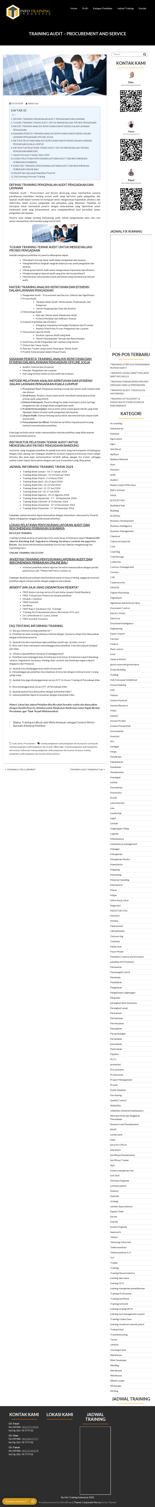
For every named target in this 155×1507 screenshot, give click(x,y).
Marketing (115, 874)
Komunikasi (116, 787)
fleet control (116, 649)
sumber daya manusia (121, 1206)
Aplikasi (114, 454)
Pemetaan (115, 977)
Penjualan (115, 997)
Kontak (142, 8)
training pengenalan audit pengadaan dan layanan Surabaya (57, 750)
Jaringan (114, 746)
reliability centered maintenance (126, 1110)
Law (112, 808)
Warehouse (116, 1355)
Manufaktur (116, 864)
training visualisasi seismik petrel (127, 1324)
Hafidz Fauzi (33, 103)
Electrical (115, 618)
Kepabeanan (116, 761)
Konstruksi (116, 792)
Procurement (29, 743)
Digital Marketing (119, 592)
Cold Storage (117, 556)
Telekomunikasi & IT (121, 1252)
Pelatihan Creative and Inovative (127, 956)
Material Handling (119, 879)
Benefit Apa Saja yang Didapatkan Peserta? (34, 173)
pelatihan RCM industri (122, 961)
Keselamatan (117, 772)
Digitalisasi (116, 597)
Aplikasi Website (119, 459)
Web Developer (118, 1360)
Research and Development (124, 1124)
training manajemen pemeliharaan (127, 1288)
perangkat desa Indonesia (123, 1002)
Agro (112, 443)
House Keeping (118, 684)
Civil (112, 546)
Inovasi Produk (118, 720)
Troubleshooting (119, 1334)
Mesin (113, 890)
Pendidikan (116, 982)
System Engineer (118, 1226)
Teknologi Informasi (120, 1242)
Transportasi (117, 1329)
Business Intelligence (121, 525)
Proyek (114, 1084)
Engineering (116, 628)
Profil (85, 8)
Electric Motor (118, 613)
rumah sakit (116, 1134)
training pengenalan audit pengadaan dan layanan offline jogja (36, 747)
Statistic (114, 1190)
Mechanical (116, 884)
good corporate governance (124, 664)
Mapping (115, 869)
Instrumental (116, 731)
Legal (113, 818)
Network (115, 915)
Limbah (114, 823)
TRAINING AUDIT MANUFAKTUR (86, 769)
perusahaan (116, 1043)
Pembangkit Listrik (120, 972)
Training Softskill (119, 1303)
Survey (113, 1216)
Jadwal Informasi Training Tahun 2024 (31, 155)
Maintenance (117, 838)
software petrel (118, 1185)
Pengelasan (116, 987)
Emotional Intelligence (121, 623)
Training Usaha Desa (121, 1319)
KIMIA (113, 782)
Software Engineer (119, 1180)
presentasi (115, 1064)
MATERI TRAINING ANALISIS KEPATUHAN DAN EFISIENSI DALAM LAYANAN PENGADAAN (51, 128)
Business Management (122, 531)
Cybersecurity (117, 582)
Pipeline (114, 1054)
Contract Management (122, 566)
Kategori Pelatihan (102, 8)
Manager (115, 848)
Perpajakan (116, 1028)
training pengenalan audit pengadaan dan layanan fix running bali (69, 743)
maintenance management (123, 843)
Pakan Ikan (116, 946)
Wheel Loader (117, 1380)
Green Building (118, 669)
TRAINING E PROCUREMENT (21, 769)
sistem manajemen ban (122, 1170)
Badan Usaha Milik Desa (123, 484)
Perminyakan (117, 1023)
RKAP (113, 1129)
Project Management (121, 1079)
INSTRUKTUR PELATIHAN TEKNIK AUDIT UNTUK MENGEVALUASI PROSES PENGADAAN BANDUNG (51, 150)
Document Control (120, 608)
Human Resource (119, 705)
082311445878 (30, 1450)
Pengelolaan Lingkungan (122, 992)
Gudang (114, 674)
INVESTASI (16, 559)
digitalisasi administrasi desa (125, 602)
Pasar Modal (117, 951)
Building (114, 510)
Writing (114, 1390)
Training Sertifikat (119, 1298)
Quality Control (118, 1100)
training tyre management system (127, 1313)
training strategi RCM (121, 1308)
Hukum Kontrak (118, 700)
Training (114, 1267)
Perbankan (116, 1013)
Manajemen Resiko (120, 859)
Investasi (114, 736)
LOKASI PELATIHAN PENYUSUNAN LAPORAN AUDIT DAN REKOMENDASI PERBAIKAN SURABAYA (50, 160)
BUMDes (115, 515)
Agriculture (116, 438)
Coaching (115, 551)
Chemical (115, 536)
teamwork (115, 1231)
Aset (112, 464)
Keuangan (115, 777)
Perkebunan (116, 1018)
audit (14, 743)
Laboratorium (117, 802)
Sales (112, 1139)
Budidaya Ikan (117, 505)
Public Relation (118, 1090)
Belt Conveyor (117, 489)
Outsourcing (116, 936)
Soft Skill (114, 1175)
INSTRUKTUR (18, 442)
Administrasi (116, 428)
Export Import (117, 633)
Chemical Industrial (120, 541)
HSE (112, 689)
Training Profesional (120, 1293)
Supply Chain (117, 1211)
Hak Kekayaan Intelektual (123, 679)
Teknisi (114, 1237)
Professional (116, 1074)
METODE (15, 380)
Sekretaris (115, 1149)
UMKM (114, 1344)
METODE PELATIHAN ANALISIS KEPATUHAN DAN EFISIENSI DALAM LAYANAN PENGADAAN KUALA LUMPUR (52, 142)
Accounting (116, 423)
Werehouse (116, 1370)
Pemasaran (116, 966)
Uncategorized (118, 1349)
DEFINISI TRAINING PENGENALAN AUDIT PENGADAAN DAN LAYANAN (49, 119)
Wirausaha (115, 1385)
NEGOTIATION (118, 910)
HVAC (113, 710)
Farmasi (114, 638)
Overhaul (115, 941)
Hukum (114, 695)
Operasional (116, 925)
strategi (114, 1201)
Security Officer (118, 1144)
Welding (114, 1365)
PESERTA (30, 359)
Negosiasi (115, 905)
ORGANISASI (117, 931)
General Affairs (118, 659)
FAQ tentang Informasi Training (29, 176)
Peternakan (116, 1048)
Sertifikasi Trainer (119, 1160)
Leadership (116, 813)
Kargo (113, 751)
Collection (115, 561)
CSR (112, 577)
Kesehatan (115, 766)
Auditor (114, 479)
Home (74, 8)
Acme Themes (108, 1502)
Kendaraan (115, 756)
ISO (112, 741)
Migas (113, 895)
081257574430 (30, 1426)
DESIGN (114, 587)
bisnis (20, 743)
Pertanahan (116, 1038)
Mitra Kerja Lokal (119, 900)
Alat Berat (115, 449)
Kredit (113, 797)
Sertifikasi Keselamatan (122, 1155)
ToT (112, 1257)
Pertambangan (118, 1033)
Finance (114, 643)
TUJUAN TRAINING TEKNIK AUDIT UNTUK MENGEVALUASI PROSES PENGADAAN (54, 122)
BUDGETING (117, 500)
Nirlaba (114, 920)
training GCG (117, 1283)
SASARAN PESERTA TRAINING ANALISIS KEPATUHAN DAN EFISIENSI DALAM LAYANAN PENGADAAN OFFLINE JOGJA (52, 135)
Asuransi (114, 469)
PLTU (113, 1059)
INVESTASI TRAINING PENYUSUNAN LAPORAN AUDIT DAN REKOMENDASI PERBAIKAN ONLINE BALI (51, 168)
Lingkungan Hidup (119, 828)
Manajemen (116, 854)
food (112, 654)
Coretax (114, 572)
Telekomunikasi (118, 1247)
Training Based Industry (122, 1273)
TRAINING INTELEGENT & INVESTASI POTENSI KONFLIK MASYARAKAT (127, 402)
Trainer (114, 1262)
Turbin (113, 1339)
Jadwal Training (125, 8)
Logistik (114, 833)
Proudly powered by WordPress (55, 1502)
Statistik (114, 1196)
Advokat (114, 433)
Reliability (115, 1105)
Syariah (114, 1221)
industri (114, 715)
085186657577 (30, 1438)
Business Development (122, 520)
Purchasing (116, 1095)
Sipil (112, 1165)
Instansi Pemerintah (120, 725)
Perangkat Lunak (119, 1008)
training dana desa (119, 1278)
